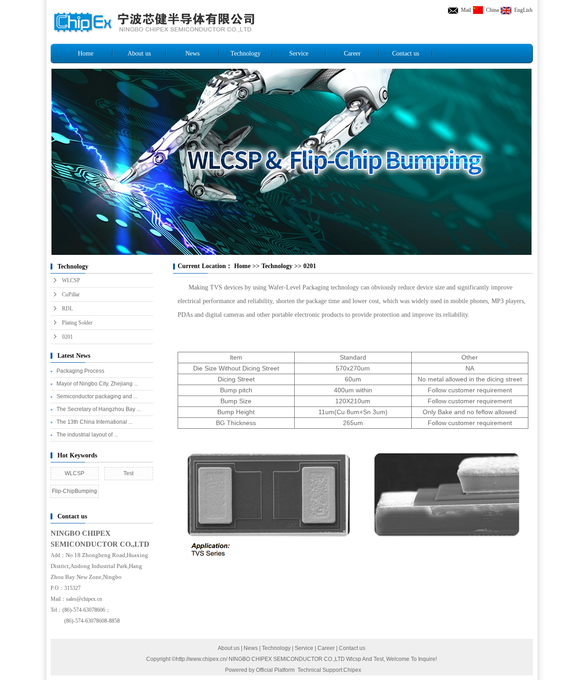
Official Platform (275, 670)
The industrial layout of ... (87, 434)
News (192, 53)
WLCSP (71, 280)
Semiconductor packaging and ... (97, 396)
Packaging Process (80, 371)
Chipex (352, 670)
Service (298, 53)
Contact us (405, 53)
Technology (245, 53)
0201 (67, 337)
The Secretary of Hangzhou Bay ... (98, 409)
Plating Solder (77, 323)
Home (85, 53)
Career (352, 53)
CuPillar (71, 294)
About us (139, 53)
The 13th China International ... (94, 422)
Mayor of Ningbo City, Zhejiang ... (97, 384)
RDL (67, 308)
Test (128, 473)
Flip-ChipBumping (74, 491)
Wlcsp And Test (365, 659)
